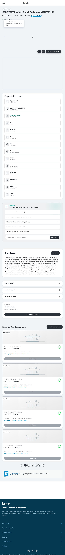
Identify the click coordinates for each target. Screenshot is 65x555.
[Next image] (60, 36)
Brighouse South (36, 16)
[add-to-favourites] (39, 51)
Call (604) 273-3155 (33, 314)
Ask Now (53, 237)
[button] (4, 36)
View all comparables (54, 327)
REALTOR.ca (15, 473)
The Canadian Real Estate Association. (19, 475)
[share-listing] (43, 51)
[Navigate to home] (26, 3)
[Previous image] (4, 36)
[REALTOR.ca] (6, 474)
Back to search (7, 9)
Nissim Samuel (9, 307)
